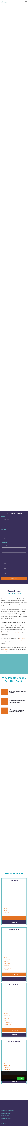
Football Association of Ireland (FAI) (15, 640)
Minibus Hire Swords (5, 1121)
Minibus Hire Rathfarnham (6, 1123)
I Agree (21, 1078)
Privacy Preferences (9, 1078)
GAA (2, 640)
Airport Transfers (18, 632)
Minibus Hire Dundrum (6, 1118)
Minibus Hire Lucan (5, 1113)
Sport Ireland (22, 638)
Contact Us (5, 649)
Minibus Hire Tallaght (5, 1115)
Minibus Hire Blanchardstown (7, 1110)
